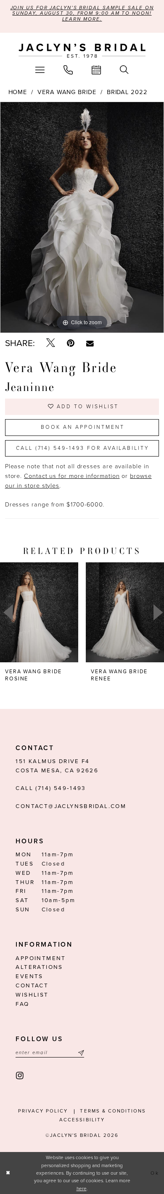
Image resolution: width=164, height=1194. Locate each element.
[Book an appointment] (96, 70)
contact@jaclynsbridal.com (71, 806)
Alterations (39, 967)
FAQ (22, 1004)
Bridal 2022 (127, 92)
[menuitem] (40, 70)
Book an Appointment (82, 427)
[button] (40, 70)
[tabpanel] (82, 217)
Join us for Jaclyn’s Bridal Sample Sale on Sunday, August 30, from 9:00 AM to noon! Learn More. (82, 13)
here (82, 1188)
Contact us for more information (71, 476)
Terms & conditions (113, 1111)
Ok (155, 1173)
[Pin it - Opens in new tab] (70, 344)
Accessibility (81, 1120)
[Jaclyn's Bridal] (82, 51)
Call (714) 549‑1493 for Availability (82, 448)
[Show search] (124, 70)
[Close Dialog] (8, 1173)
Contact (32, 985)
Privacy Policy (43, 1111)
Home (17, 92)
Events (29, 976)
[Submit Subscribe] (80, 1053)
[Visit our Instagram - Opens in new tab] (20, 1076)
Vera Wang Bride (66, 92)
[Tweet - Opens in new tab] (51, 343)
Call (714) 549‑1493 (51, 788)
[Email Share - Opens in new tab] (90, 344)
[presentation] (39, 612)
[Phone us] (68, 70)
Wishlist (32, 995)
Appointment (41, 958)
